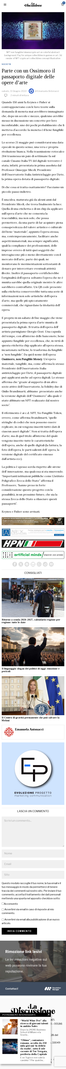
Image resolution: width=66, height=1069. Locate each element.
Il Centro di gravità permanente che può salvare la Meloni (30, 719)
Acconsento (11, 903)
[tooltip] (14, 564)
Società (6, 64)
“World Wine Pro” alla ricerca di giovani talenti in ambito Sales (34, 1023)
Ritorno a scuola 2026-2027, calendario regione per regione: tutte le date (31, 621)
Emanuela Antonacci (48, 91)
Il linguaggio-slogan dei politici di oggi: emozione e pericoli (31, 670)
